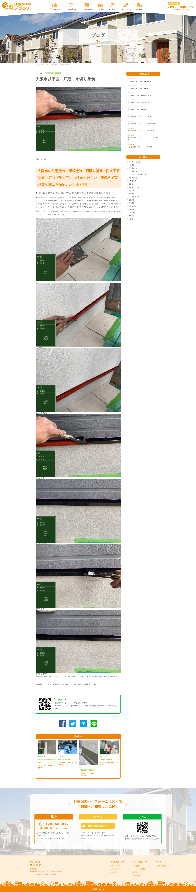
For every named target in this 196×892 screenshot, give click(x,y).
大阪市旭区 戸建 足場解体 (137, 110)
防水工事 (132, 203)
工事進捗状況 (133, 206)
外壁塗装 (132, 209)
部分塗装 (132, 193)
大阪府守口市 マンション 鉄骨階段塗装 (141, 124)
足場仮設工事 (133, 178)
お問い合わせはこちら (98, 826)
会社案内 (139, 9)
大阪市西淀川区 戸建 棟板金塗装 (139, 81)
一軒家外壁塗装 (70, 9)
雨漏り (131, 219)
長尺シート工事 (134, 187)
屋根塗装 (132, 200)
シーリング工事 (134, 197)
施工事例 (112, 9)
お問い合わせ (161, 866)
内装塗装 (132, 165)
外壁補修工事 (133, 168)
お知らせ (132, 212)
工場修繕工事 (133, 171)
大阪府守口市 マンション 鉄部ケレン (140, 117)
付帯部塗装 (132, 181)
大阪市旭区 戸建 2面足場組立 (138, 102)
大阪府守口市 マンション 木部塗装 (140, 147)
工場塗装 (100, 9)
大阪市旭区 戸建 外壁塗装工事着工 (140, 95)
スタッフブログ (125, 9)
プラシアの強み (54, 9)
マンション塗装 (139, 869)
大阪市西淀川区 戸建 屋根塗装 (138, 88)
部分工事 (132, 190)
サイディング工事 (134, 162)
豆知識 (131, 184)
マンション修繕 (86, 9)
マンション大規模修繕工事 (137, 174)
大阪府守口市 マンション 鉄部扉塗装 (140, 131)
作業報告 (132, 216)
